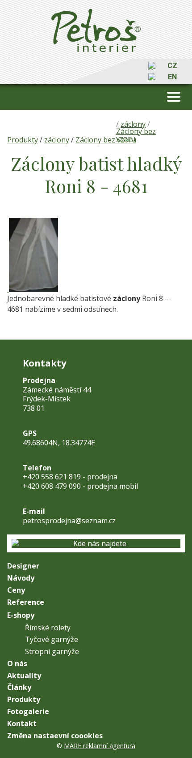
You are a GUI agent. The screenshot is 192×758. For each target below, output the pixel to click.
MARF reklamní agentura (99, 745)
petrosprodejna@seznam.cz (69, 520)
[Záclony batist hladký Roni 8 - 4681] (8, 289)
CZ (172, 65)
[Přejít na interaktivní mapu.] (96, 543)
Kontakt (22, 723)
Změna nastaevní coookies (55, 736)
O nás (17, 663)
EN (172, 77)
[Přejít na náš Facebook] (152, 76)
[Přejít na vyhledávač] (152, 65)
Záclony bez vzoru (105, 140)
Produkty (22, 140)
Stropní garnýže (52, 651)
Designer (23, 566)
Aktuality (24, 675)
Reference (25, 602)
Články (19, 687)
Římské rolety (48, 628)
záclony (56, 140)
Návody (20, 578)
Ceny (16, 590)
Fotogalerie (28, 711)
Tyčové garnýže (51, 639)
